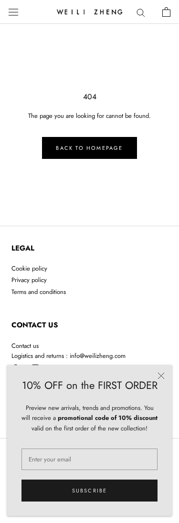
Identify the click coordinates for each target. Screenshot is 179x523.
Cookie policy (29, 268)
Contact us (25, 345)
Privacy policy (29, 279)
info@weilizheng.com (98, 355)
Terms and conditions (38, 291)
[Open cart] (166, 12)
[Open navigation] (13, 12)
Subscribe (89, 490)
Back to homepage (89, 148)
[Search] (141, 12)
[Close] (161, 375)
